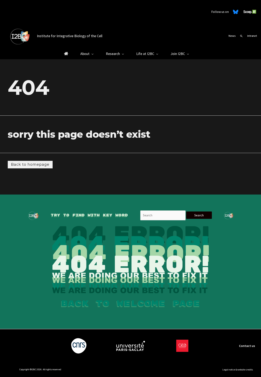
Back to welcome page (130, 304)
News (232, 36)
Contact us (247, 346)
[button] (241, 36)
